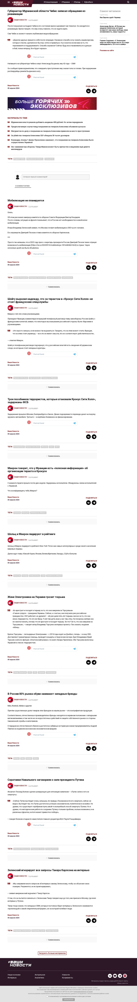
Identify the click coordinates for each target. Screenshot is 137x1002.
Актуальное (40, 975)
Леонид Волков (52, 849)
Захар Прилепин (20, 672)
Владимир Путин (37, 849)
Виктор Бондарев (20, 278)
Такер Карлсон (52, 931)
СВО (34, 672)
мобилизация (67, 278)
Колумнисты (67, 978)
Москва (44, 447)
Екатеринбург (19, 447)
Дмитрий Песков (53, 278)
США (43, 576)
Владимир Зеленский (37, 278)
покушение (49, 159)
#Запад (77, 2)
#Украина (66, 2)
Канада (25, 576)
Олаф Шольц (34, 576)
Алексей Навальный (21, 849)
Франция (25, 513)
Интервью (12, 978)
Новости (66, 975)
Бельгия (17, 576)
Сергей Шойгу (34, 378)
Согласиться (68, 999)
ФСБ (57, 447)
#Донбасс (88, 2)
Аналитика (39, 978)
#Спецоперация (51, 2)
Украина (17, 513)
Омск (51, 447)
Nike (22, 758)
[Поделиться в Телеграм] (94, 91)
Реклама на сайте (107, 50)
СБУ (29, 672)
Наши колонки (14, 975)
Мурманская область (35, 159)
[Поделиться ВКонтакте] (88, 91)
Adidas (16, 758)
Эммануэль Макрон (49, 378)
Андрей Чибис (19, 159)
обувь (36, 758)
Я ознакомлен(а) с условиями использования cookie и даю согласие (70, 996)
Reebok (29, 758)
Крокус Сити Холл (20, 378)
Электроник (51, 672)
